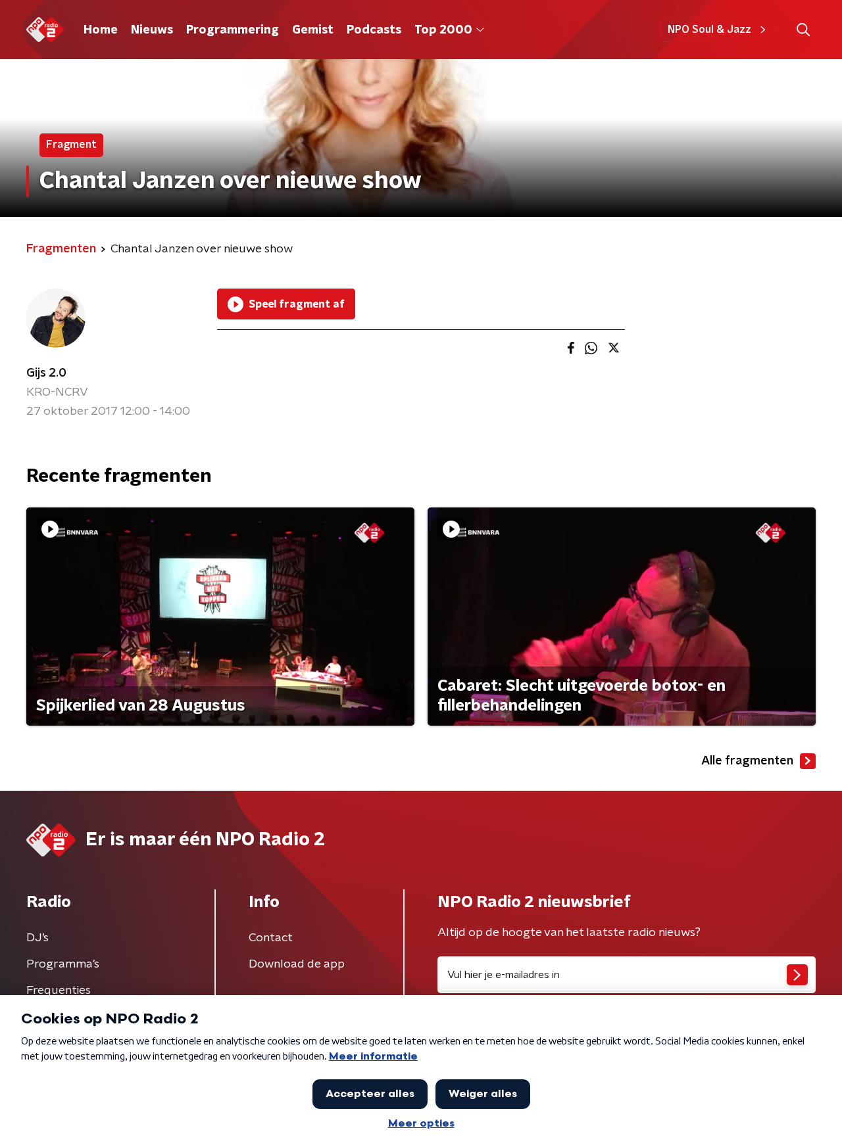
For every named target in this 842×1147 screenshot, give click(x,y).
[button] (803, 30)
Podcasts (374, 30)
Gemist (313, 30)
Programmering (232, 30)
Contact (271, 938)
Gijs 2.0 (46, 373)
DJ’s (37, 938)
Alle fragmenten (747, 761)
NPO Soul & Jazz (709, 29)
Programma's (62, 964)
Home (101, 30)
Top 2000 (443, 30)
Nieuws (152, 30)
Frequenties (58, 990)
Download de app (297, 964)
